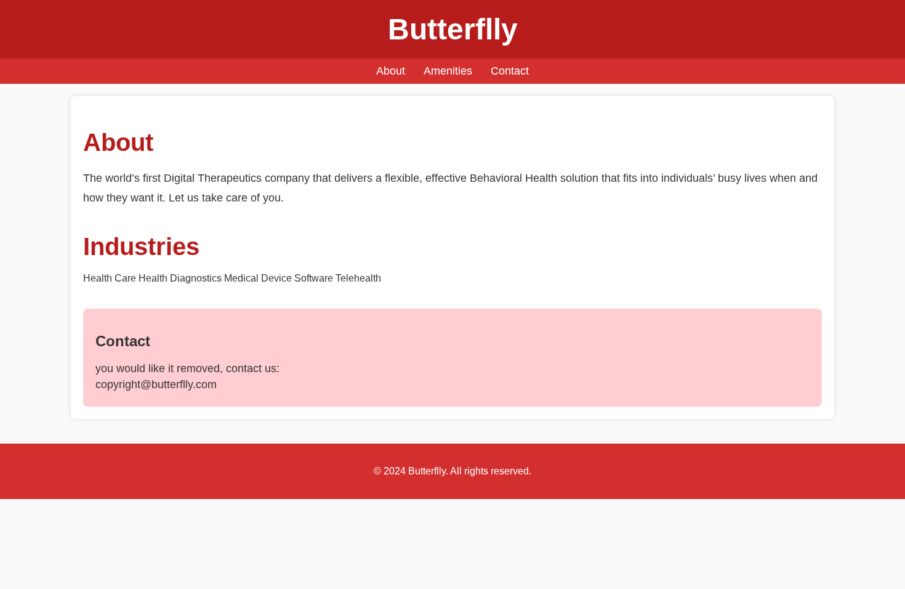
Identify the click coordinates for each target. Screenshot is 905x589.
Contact (510, 71)
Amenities (448, 71)
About (390, 71)
